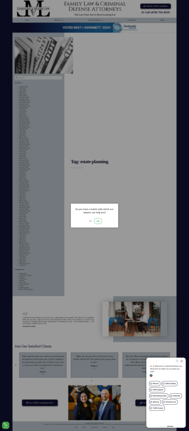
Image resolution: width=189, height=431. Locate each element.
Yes (98, 221)
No (90, 221)
